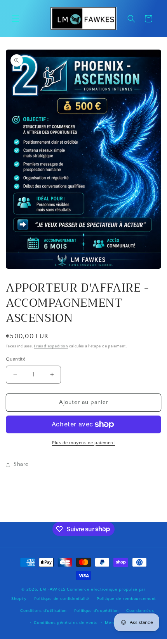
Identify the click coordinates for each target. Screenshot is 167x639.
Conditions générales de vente (65, 622)
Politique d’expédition (96, 610)
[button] (15, 18)
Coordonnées (140, 610)
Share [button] (21, 464)
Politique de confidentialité (62, 598)
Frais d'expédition (51, 346)
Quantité (16, 359)
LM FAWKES (53, 589)
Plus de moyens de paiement (83, 442)
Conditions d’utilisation (43, 610)
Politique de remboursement (126, 598)
